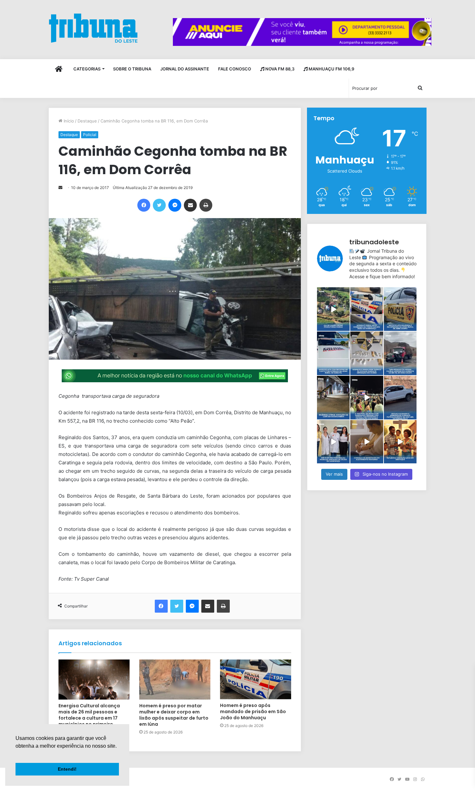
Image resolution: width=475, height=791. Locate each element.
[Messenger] (174, 205)
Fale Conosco (234, 68)
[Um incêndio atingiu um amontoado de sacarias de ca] (333, 397)
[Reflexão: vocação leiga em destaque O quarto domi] (400, 442)
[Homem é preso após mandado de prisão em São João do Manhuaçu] (255, 679)
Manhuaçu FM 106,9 (331, 68)
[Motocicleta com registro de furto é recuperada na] (333, 353)
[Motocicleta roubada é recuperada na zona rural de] (400, 309)
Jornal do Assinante (184, 68)
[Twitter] (159, 205)
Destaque (87, 120)
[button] (16, 754)
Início (68, 120)
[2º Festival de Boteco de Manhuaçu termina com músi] (366, 397)
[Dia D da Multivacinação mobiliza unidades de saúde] (333, 442)
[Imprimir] (205, 205)
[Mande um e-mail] (60, 187)
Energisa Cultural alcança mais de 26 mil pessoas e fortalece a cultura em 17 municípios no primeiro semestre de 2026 (89, 717)
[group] (302, 32)
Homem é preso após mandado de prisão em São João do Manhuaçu (253, 711)
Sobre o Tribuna (132, 68)
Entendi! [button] (67, 769)
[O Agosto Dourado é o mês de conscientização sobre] (366, 442)
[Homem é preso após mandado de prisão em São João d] (366, 309)
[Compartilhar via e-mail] (190, 205)
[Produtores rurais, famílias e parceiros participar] (333, 309)
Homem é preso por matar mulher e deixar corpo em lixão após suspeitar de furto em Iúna (173, 714)
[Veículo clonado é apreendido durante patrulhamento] (400, 397)
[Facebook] (143, 205)
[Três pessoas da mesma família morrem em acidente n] (400, 353)
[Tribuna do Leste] (93, 28)
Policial (89, 134)
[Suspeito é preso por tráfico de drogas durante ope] (366, 353)
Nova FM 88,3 (279, 68)
